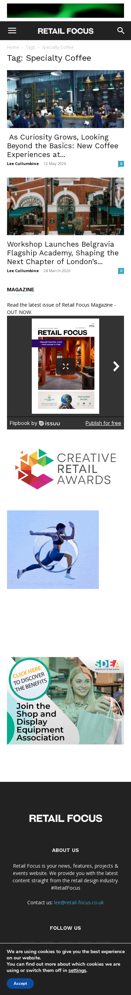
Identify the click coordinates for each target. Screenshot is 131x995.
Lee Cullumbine (23, 163)
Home (13, 47)
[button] (12, 30)
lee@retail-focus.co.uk (79, 902)
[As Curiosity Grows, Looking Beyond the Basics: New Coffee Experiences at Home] (65, 99)
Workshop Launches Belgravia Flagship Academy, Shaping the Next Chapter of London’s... (63, 253)
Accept (20, 983)
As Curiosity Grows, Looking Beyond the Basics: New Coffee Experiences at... (62, 146)
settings (77, 970)
